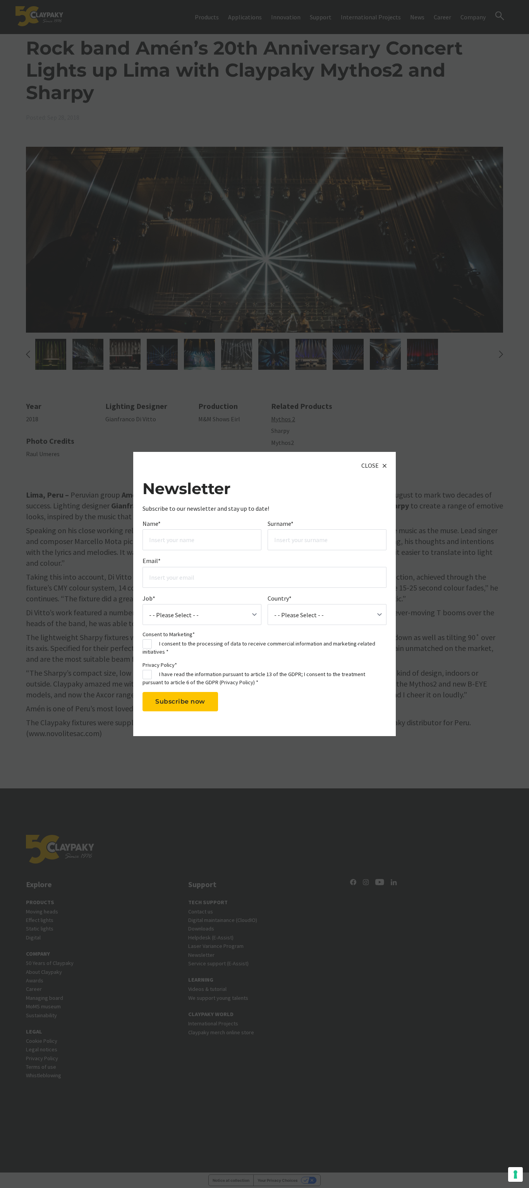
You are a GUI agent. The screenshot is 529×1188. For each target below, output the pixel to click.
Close (370, 465)
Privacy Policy (237, 681)
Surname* (281, 523)
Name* (152, 523)
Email (152, 561)
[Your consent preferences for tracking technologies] (515, 1174)
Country (280, 598)
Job (149, 598)
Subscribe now (180, 701)
